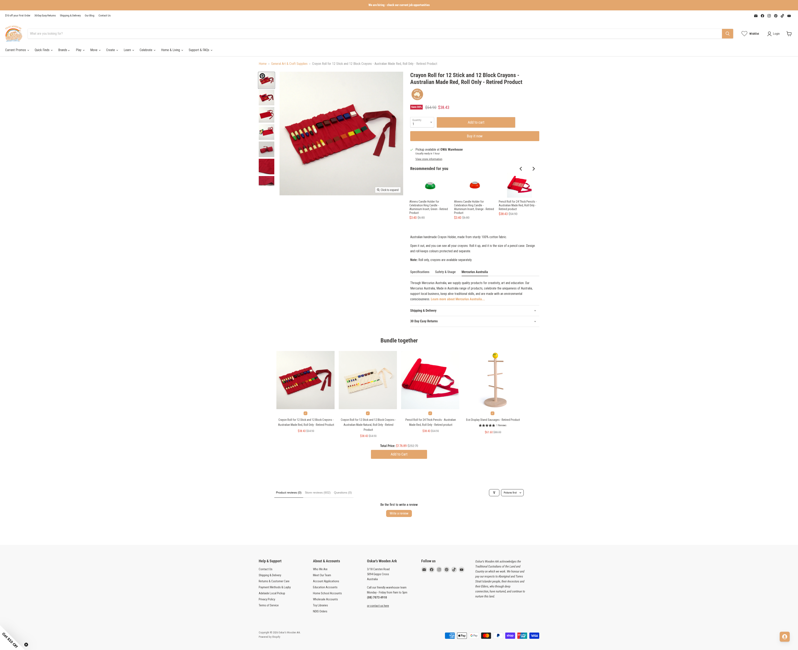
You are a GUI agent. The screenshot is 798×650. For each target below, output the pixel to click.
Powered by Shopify (269, 636)
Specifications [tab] (419, 272)
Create (111, 50)
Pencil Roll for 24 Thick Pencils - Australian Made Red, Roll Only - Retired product (518, 205)
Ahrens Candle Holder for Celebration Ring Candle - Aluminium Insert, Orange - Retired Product (474, 207)
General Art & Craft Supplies (289, 64)
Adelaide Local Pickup (272, 593)
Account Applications (326, 581)
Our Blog (89, 15)
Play (79, 50)
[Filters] (494, 492)
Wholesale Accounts (325, 599)
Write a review (399, 513)
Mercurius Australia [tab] (475, 272)
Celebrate (146, 50)
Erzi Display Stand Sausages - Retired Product (493, 419)
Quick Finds (42, 50)
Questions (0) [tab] (343, 492)
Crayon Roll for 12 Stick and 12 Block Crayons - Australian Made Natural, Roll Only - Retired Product (368, 424)
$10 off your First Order (17, 15)
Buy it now (475, 136)
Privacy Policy (267, 599)
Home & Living (171, 50)
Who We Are (320, 569)
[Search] (727, 33)
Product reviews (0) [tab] (289, 492)
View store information (428, 159)
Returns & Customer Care (274, 581)
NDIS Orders (320, 611)
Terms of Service (269, 605)
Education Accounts (325, 587)
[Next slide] (533, 169)
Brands (63, 50)
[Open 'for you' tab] (785, 637)
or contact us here (378, 606)
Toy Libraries (320, 605)
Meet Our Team (322, 575)
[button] (12, 637)
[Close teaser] (26, 645)
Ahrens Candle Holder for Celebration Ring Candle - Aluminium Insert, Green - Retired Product (428, 207)
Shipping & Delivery (70, 15)
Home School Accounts (327, 593)
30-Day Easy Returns (45, 15)
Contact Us (105, 15)
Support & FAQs (199, 50)
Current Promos (16, 50)
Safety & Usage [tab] (445, 272)
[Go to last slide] (521, 169)
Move (94, 50)
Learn (128, 50)
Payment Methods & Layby (275, 587)
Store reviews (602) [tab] (318, 492)
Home (263, 64)
